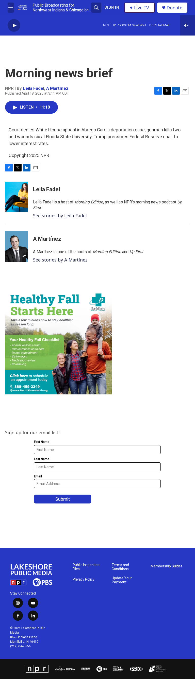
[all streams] (187, 25)
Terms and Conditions (120, 567)
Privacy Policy (83, 579)
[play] (14, 25)
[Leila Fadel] (16, 197)
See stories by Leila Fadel (60, 216)
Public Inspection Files (86, 567)
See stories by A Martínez (60, 260)
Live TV (141, 8)
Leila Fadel (33, 88)
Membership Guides (167, 566)
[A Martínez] (16, 246)
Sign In (112, 7)
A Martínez (57, 88)
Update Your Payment (122, 580)
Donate (174, 7)
